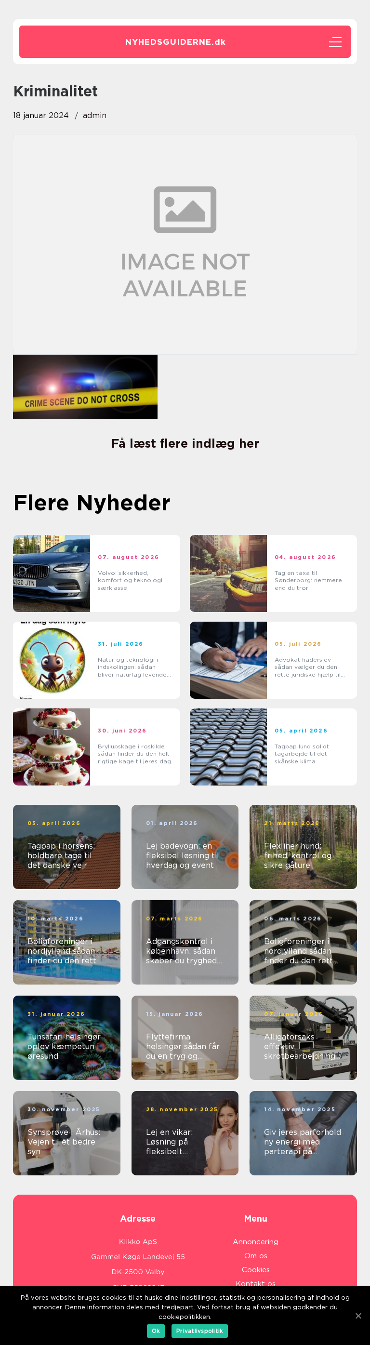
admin (94, 115)
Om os (255, 1256)
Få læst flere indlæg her (185, 443)
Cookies (256, 1269)
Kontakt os (256, 1283)
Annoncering (255, 1242)
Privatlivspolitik (199, 1330)
